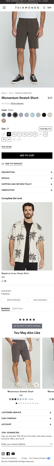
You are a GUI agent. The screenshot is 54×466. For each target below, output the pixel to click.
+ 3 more (30, 399)
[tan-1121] (4, 121)
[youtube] (13, 453)
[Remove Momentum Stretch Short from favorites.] (37, 340)
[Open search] (44, 7)
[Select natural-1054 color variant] (3, 281)
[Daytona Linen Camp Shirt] (27, 236)
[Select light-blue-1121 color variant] (21, 399)
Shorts (11, 93)
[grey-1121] (38, 115)
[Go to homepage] (27, 8)
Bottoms (4, 93)
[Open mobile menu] (4, 7)
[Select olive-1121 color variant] (15, 399)
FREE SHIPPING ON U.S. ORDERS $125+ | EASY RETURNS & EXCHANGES (27, 2)
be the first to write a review (27, 326)
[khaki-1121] (50, 115)
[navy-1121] (9, 115)
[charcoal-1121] (4, 115)
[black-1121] (44, 115)
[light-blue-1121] (27, 115)
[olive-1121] (15, 115)
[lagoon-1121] (32, 115)
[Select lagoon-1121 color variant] (23, 399)
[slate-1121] (21, 115)
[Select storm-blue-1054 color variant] (5, 281)
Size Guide (7, 147)
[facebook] (8, 453)
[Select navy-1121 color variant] (13, 399)
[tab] (13, 300)
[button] (19, 85)
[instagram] (3, 453)
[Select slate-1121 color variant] (18, 399)
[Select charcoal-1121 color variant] (10, 399)
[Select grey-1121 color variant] (26, 399)
